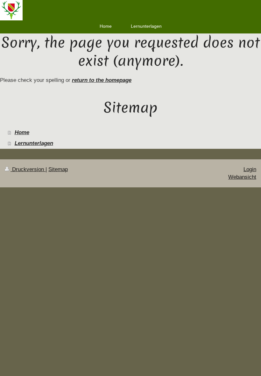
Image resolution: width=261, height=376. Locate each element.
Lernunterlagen (34, 143)
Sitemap (58, 169)
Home (22, 132)
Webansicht (242, 177)
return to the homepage (101, 80)
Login (249, 169)
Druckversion (28, 169)
